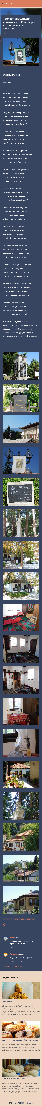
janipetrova (14, 954)
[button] (4, 33)
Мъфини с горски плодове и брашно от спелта (20, 1040)
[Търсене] (39, 3)
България (7, 919)
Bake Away (11, 4)
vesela (12, 938)
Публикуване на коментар (14, 967)
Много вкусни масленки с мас (13, 1079)
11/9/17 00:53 (16, 961)
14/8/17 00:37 (16, 947)
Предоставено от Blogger (22, 1103)
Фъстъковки (7, 1002)
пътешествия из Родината (24, 919)
